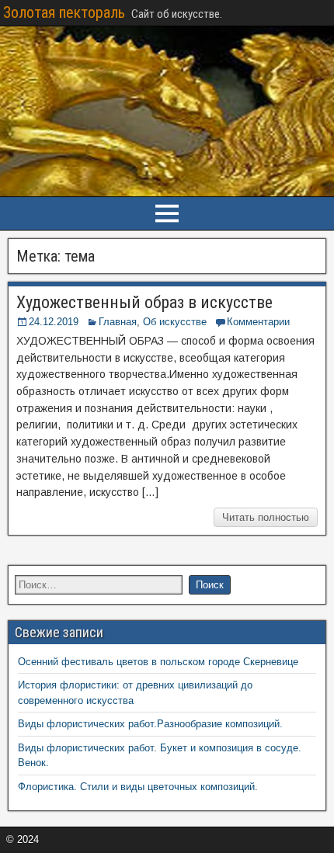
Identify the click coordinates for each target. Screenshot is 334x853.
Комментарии (258, 322)
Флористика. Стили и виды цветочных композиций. (138, 786)
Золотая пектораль (64, 12)
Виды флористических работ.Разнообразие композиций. (150, 724)
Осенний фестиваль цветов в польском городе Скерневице (158, 661)
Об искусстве (175, 322)
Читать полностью (265, 517)
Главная (118, 322)
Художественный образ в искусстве (144, 302)
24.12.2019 (53, 322)
